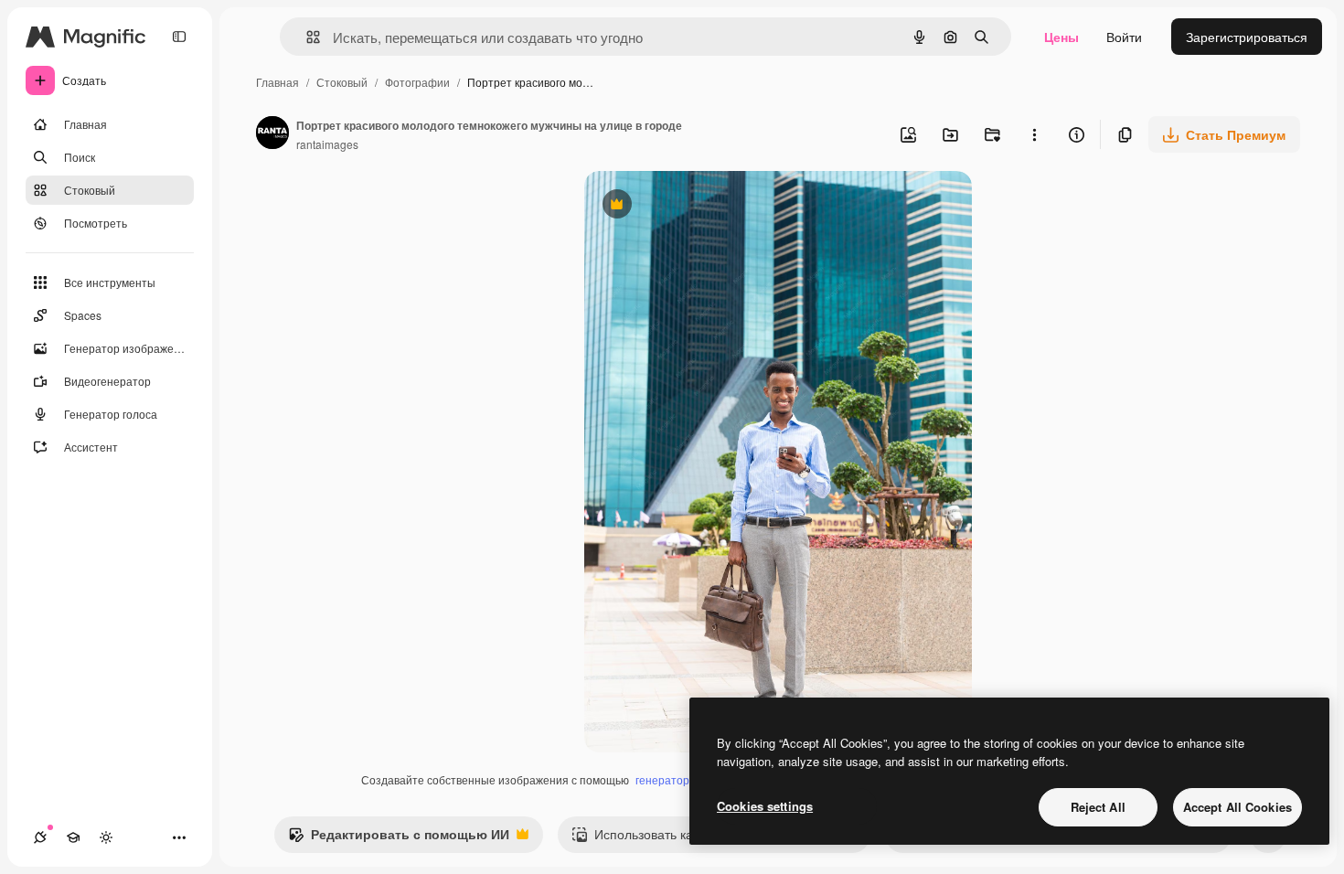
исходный (707, 206)
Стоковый (342, 82)
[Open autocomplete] (306, 37)
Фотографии (417, 82)
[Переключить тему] (106, 837)
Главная (277, 82)
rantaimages (327, 144)
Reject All (1098, 806)
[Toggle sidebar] (179, 36)
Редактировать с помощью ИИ (398, 838)
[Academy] (73, 837)
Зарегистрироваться (1246, 36)
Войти (1124, 36)
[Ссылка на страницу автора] (272, 134)
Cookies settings (765, 806)
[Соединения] (40, 837)
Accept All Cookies (1237, 806)
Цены (1061, 36)
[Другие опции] (1034, 134)
